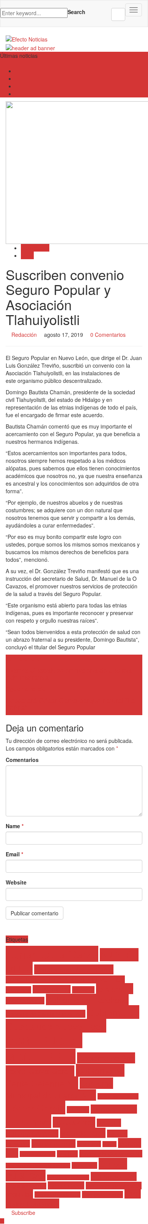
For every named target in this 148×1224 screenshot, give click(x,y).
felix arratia (114, 988)
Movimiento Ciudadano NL (110, 1153)
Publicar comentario (34, 913)
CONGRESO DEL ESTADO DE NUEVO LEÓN (65, 979)
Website (16, 882)
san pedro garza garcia (114, 1185)
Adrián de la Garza (52, 954)
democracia (18, 989)
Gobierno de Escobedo (87, 999)
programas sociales (26, 1186)
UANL (132, 1193)
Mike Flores (89, 1144)
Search (76, 12)
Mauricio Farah (82, 1133)
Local (27, 255)
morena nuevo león (37, 1154)
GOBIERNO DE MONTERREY (44, 1048)
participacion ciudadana (68, 1177)
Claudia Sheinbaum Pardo (73, 969)
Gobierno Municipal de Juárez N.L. (59, 1089)
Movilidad (67, 1153)
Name (15, 826)
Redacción (24, 334)
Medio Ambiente (53, 1143)
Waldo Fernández (32, 1203)
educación (83, 989)
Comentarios (22, 759)
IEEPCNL (78, 1109)
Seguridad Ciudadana (57, 1194)
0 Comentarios (108, 334)
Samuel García (66, 1185)
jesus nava (28, 1121)
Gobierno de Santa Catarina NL (65, 1076)
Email (14, 854)
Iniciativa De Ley (114, 1109)
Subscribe (22, 1212)
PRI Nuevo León (114, 1176)
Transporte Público (102, 1194)
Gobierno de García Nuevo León (45, 1014)
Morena (109, 1144)
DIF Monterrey (52, 989)
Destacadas (35, 248)
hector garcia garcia (118, 1096)
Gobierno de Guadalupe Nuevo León (72, 1019)
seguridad (19, 1193)
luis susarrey (74, 1122)
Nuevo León (84, 1165)
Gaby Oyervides (25, 1000)
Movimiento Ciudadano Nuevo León (38, 1165)
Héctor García (35, 1107)
